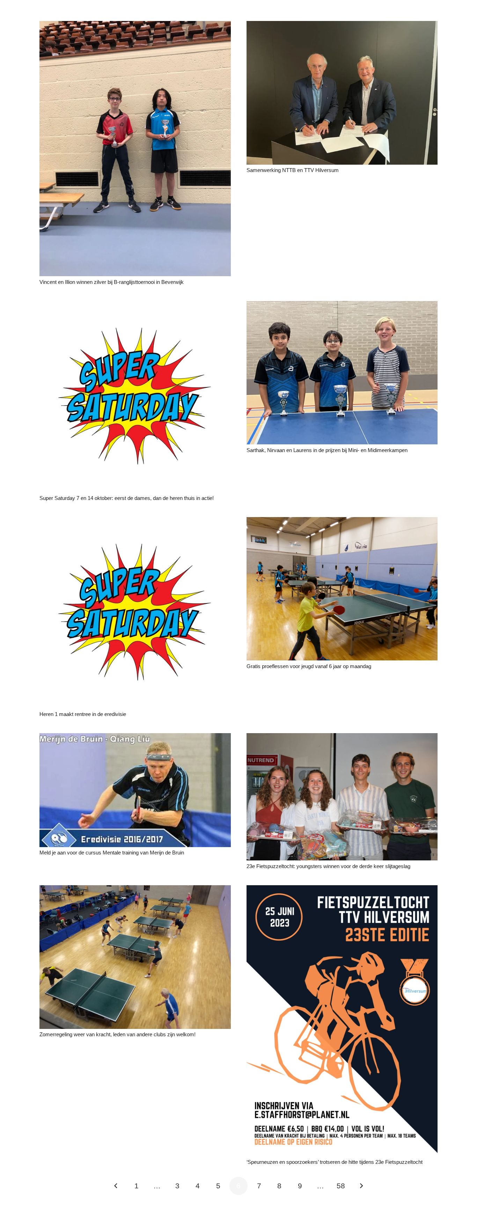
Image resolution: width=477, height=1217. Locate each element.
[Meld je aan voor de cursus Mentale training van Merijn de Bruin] (135, 738)
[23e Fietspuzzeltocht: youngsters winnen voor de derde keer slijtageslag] (342, 738)
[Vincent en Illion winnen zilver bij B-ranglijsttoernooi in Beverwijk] (135, 26)
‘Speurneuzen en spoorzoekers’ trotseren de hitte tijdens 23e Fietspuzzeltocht (335, 1162)
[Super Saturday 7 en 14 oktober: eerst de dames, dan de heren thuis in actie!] (135, 306)
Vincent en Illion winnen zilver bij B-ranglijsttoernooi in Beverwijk (111, 282)
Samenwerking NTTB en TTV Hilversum (293, 170)
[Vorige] (116, 1186)
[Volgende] (361, 1186)
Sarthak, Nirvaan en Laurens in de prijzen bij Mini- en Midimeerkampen (327, 450)
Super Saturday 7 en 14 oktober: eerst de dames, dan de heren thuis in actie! (126, 498)
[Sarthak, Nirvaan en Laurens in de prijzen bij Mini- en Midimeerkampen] (342, 306)
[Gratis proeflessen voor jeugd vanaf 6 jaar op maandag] (342, 522)
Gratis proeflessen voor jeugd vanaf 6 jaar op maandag (309, 666)
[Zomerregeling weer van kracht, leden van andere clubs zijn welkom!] (135, 890)
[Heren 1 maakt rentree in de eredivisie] (135, 522)
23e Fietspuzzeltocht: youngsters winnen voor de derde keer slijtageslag (328, 866)
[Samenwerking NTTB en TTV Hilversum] (342, 26)
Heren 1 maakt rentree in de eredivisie (82, 714)
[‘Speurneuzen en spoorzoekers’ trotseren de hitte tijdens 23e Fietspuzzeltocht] (342, 890)
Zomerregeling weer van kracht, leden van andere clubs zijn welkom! (117, 1034)
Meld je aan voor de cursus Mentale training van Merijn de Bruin (111, 853)
